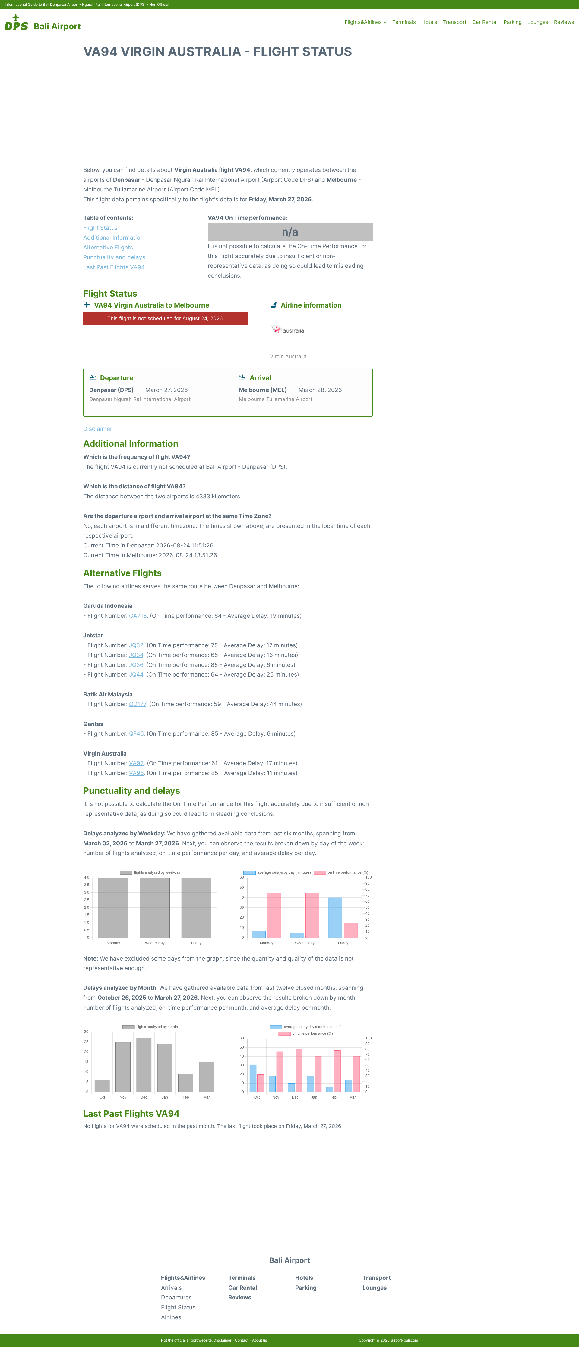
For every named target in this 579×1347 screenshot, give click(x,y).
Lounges (537, 22)
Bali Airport (57, 26)
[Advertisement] (289, 115)
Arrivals (171, 1287)
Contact (241, 1340)
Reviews (564, 22)
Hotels (429, 22)
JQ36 (136, 664)
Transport (455, 22)
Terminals (404, 22)
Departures (176, 1297)
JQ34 (136, 654)
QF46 (136, 733)
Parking (513, 22)
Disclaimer (222, 1340)
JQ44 (136, 674)
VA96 (136, 773)
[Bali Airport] (16, 22)
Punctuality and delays (114, 257)
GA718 (138, 615)
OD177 (137, 704)
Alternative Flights (108, 247)
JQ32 (136, 645)
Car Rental (485, 22)
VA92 (136, 763)
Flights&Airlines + (366, 22)
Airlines (171, 1317)
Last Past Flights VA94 (114, 267)
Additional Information (113, 237)
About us (259, 1340)
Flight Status (100, 227)
